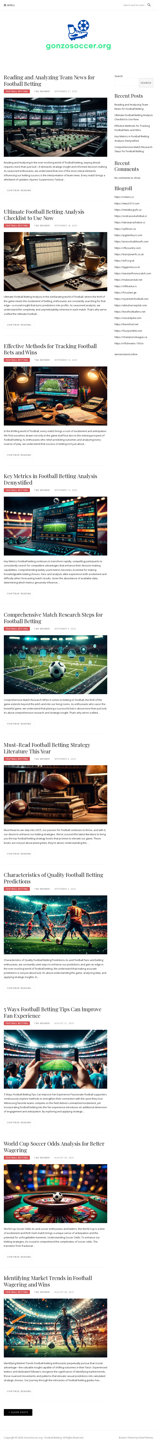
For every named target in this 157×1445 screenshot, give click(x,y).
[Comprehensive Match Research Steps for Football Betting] (55, 664)
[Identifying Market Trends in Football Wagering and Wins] (55, 1327)
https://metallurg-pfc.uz (128, 209)
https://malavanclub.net (128, 279)
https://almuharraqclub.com (130, 305)
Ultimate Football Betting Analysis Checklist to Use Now (44, 215)
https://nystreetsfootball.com (131, 299)
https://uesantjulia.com (127, 318)
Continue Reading (19, 190)
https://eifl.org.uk (124, 260)
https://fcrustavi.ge (125, 292)
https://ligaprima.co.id (127, 267)
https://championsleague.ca (130, 337)
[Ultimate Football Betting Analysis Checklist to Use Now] (55, 261)
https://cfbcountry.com (127, 248)
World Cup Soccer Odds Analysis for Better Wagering (54, 1146)
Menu (11, 5)
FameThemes (146, 1437)
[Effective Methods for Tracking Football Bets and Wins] (55, 395)
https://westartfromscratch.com (132, 273)
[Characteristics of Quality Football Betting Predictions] (55, 924)
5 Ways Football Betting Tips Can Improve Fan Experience (52, 1012)
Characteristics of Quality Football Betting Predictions (53, 878)
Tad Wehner (42, 91)
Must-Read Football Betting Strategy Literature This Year (47, 748)
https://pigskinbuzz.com (128, 235)
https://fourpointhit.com (128, 330)
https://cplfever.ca (125, 229)
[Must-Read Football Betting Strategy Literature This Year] (55, 794)
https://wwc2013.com (126, 203)
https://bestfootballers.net (129, 311)
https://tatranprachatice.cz (129, 222)
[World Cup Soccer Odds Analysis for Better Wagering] (55, 1193)
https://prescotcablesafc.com (131, 241)
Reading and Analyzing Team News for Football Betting (49, 80)
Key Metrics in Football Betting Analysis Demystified (50, 479)
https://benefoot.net (126, 324)
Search (118, 76)
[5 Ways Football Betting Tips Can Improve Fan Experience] (55, 1059)
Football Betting (17, 91)
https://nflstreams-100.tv (129, 343)
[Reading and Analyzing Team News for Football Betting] (55, 127)
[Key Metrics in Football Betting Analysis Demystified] (55, 525)
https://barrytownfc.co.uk (129, 254)
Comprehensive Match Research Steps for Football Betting (53, 618)
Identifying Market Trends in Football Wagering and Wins (48, 1281)
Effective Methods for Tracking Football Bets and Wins (50, 349)
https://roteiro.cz (124, 197)
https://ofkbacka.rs (125, 286)
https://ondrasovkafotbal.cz (130, 216)
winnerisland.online (125, 354)
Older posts (19, 1412)
